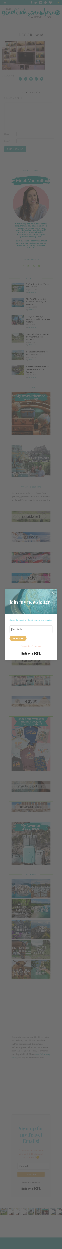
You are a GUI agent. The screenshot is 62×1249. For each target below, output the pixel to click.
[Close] (53, 592)
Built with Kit (31, 653)
